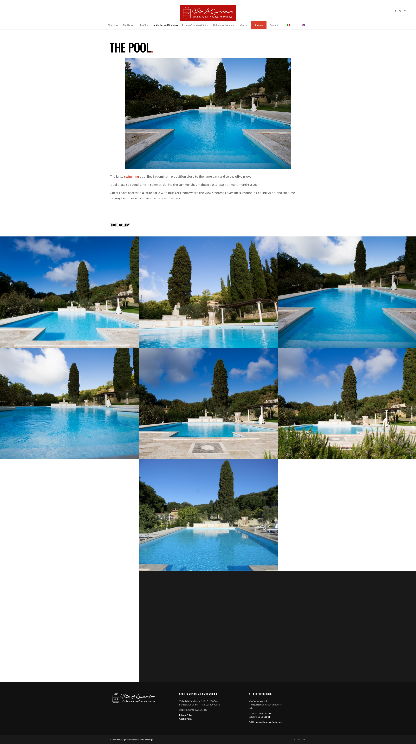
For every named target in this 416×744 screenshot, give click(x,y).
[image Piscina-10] (69, 292)
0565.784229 (264, 713)
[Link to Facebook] (395, 10)
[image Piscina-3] (208, 514)
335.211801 (264, 717)
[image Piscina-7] (69, 403)
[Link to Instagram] (400, 10)
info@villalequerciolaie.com (269, 722)
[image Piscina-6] (208, 403)
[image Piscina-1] (69, 626)
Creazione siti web (133, 740)
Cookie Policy (185, 719)
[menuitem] (113, 25)
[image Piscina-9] (208, 292)
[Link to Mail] (405, 10)
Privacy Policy (185, 715)
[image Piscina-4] (69, 514)
